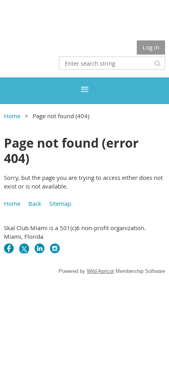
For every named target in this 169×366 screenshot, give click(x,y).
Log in (151, 47)
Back (34, 203)
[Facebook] (9, 248)
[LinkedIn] (39, 248)
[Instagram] (55, 248)
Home (12, 116)
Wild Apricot (100, 271)
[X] (24, 248)
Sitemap (60, 203)
